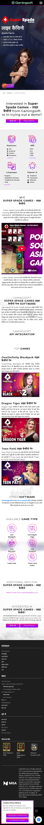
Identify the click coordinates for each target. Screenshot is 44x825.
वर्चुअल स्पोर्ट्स (5, 664)
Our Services (6, 681)
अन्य (3, 670)
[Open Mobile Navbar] (40, 3)
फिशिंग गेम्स (4, 667)
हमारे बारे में (4, 719)
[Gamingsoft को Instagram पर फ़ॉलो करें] (36, 810)
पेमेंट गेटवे (4, 708)
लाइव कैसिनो (5, 656)
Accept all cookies (17, 820)
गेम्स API (4, 700)
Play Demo (29, 121)
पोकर (3, 662)
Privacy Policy (6, 733)
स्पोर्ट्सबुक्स (4, 654)
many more (10, 157)
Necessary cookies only (17, 815)
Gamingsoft (7, 500)
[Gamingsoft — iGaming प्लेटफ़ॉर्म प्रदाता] (22, 2)
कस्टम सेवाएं (4, 705)
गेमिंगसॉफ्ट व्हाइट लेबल (8, 686)
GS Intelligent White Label (11, 689)
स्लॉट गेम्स (4, 659)
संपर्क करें (13, 121)
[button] (22, 684)
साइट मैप (4, 730)
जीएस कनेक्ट (6, 694)
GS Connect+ (7, 697)
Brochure (5, 727)
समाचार (3, 725)
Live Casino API (24, 500)
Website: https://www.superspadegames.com (22, 592)
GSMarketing (6, 702)
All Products (5, 651)
